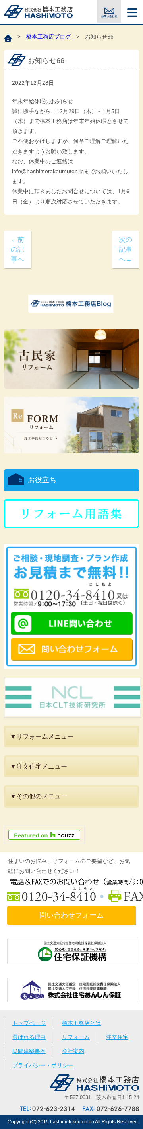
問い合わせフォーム (71, 915)
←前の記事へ (17, 249)
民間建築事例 (29, 1051)
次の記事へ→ (125, 249)
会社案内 (73, 1051)
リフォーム (76, 1037)
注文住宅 (117, 1037)
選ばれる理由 (29, 1037)
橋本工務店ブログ (48, 36)
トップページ (29, 1023)
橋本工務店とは (81, 1023)
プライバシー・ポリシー (42, 1065)
